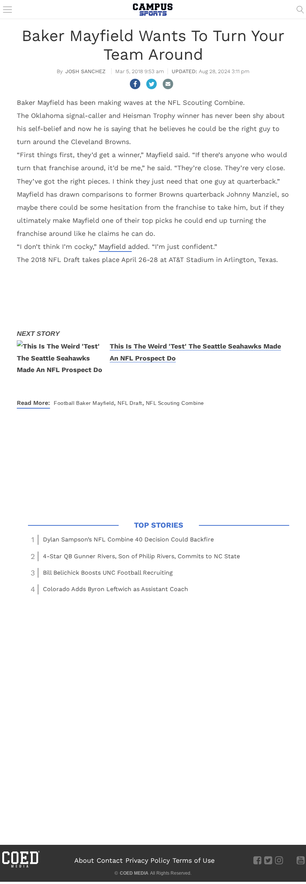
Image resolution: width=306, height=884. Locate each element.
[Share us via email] (168, 84)
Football (64, 403)
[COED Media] (20, 866)
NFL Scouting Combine (175, 403)
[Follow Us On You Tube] (300, 859)
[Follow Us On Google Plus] (289, 859)
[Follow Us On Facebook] (257, 859)
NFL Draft (130, 403)
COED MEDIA (134, 873)
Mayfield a (115, 246)
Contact (110, 860)
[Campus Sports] (153, 9)
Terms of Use (193, 860)
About (84, 860)
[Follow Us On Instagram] (279, 859)
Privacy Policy (147, 860)
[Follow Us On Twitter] (268, 859)
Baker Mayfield (95, 403)
